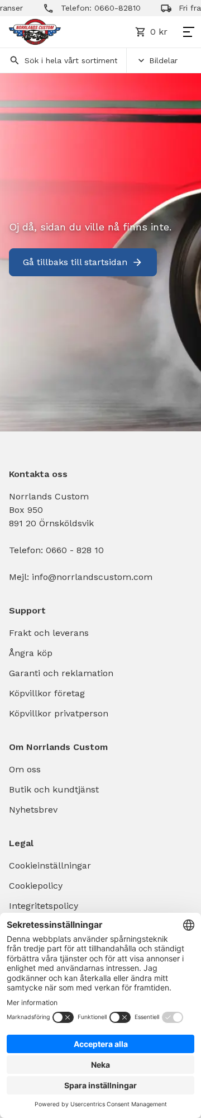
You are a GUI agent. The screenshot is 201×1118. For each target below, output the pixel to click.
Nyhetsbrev (33, 809)
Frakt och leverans (49, 633)
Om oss (25, 769)
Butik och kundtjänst (54, 789)
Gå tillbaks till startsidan (75, 262)
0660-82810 (111, 7)
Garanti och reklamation (61, 673)
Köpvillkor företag (47, 693)
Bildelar (163, 60)
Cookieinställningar (50, 865)
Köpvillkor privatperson (58, 713)
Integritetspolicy (43, 905)
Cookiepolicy (36, 885)
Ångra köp (30, 653)
